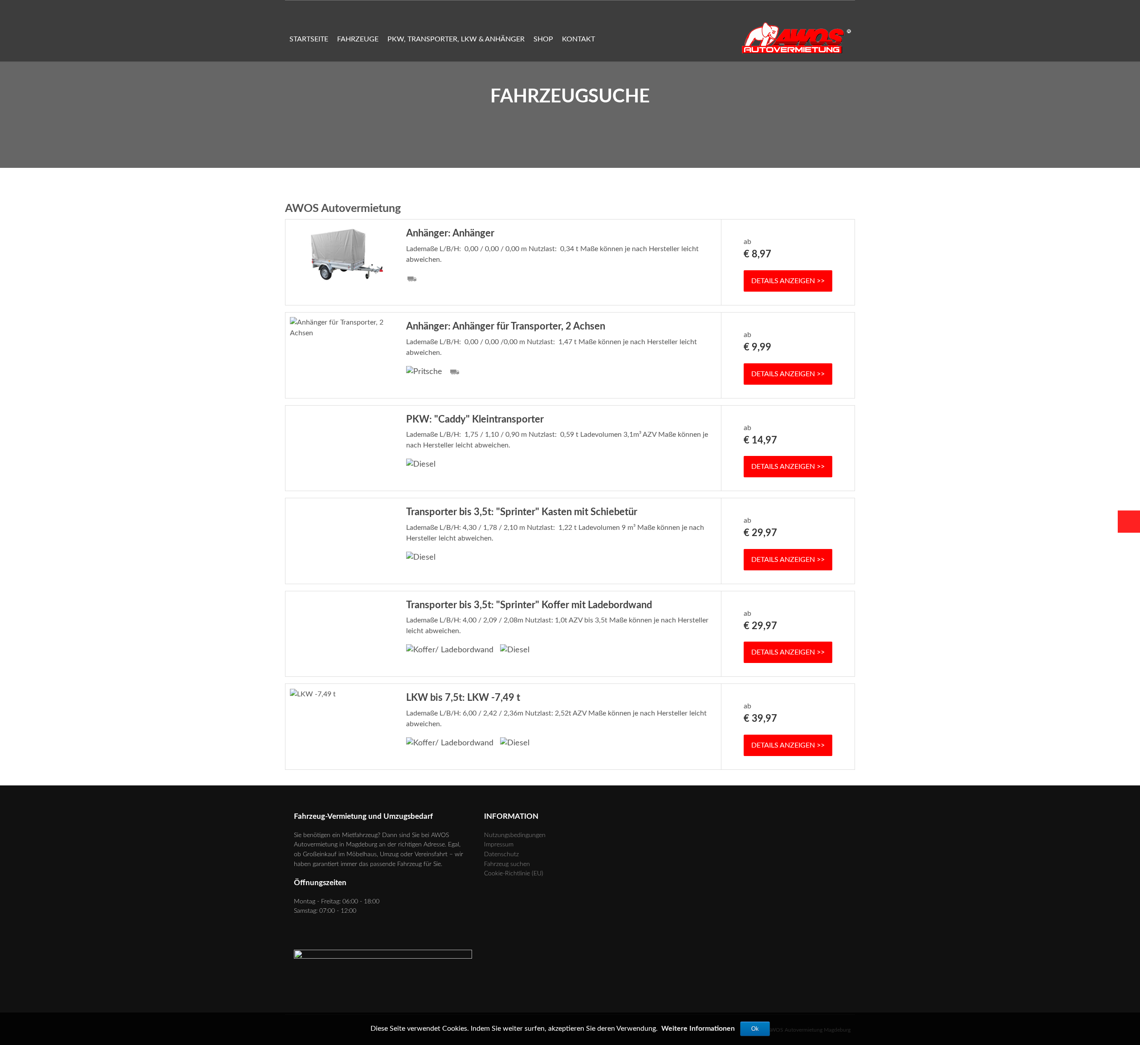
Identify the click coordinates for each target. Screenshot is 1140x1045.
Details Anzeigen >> (788, 281)
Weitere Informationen (698, 1028)
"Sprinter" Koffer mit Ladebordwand (529, 605)
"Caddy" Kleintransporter (475, 419)
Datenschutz (501, 854)
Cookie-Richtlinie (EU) (513, 873)
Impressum (498, 844)
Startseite (308, 39)
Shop (543, 39)
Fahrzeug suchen (507, 864)
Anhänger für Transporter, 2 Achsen (505, 326)
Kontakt (578, 39)
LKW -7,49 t (463, 698)
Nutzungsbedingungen (515, 835)
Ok (755, 1028)
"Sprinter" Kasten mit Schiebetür (521, 512)
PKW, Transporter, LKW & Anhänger (456, 39)
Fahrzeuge (358, 39)
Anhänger (450, 233)
